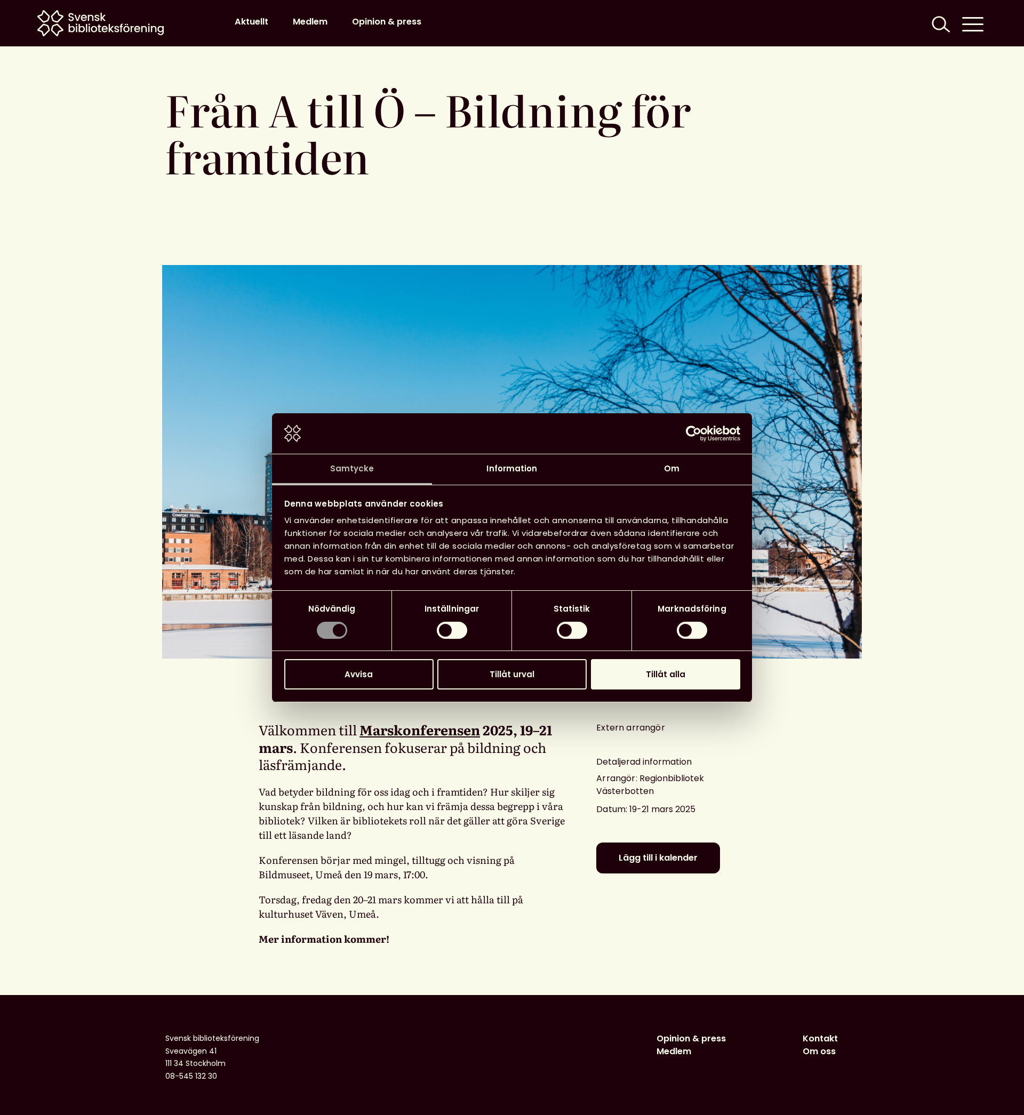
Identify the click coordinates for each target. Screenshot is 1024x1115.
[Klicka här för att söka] (940, 23)
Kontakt (820, 1038)
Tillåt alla (665, 674)
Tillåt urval (512, 674)
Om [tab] (671, 468)
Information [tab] (511, 468)
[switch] (452, 630)
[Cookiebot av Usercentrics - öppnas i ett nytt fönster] (693, 434)
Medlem (310, 21)
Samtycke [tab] (352, 468)
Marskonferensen (419, 730)
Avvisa (359, 674)
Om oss (819, 1051)
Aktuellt (251, 21)
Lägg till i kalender (658, 858)
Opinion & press (386, 21)
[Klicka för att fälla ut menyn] (973, 23)
